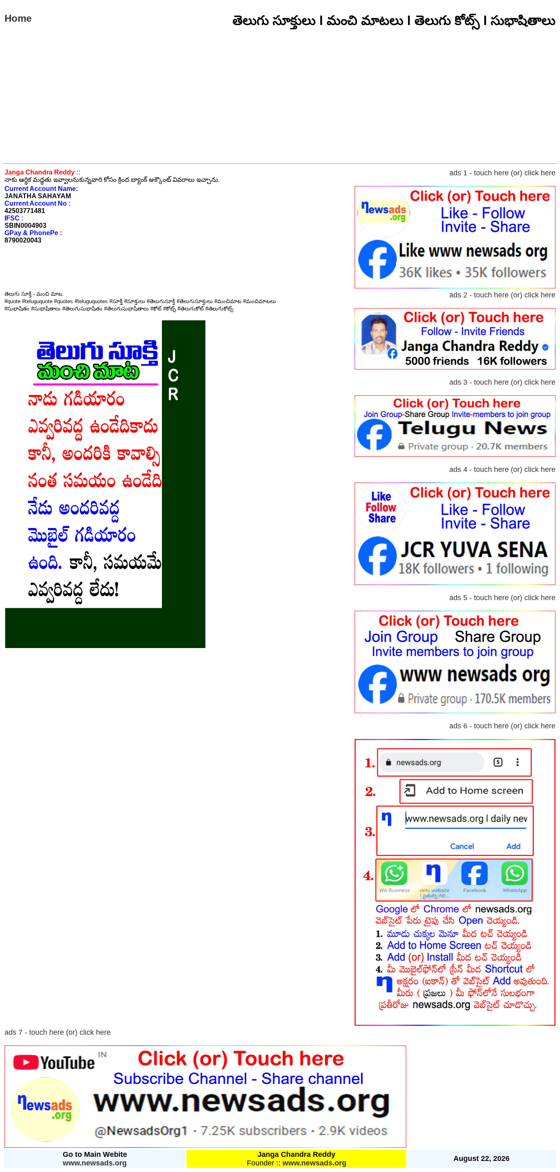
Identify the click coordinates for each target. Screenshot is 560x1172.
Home (18, 18)
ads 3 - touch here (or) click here (502, 382)
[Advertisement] (280, 102)
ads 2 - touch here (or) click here (502, 295)
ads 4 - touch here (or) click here (502, 469)
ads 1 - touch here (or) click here (502, 173)
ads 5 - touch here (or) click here (502, 598)
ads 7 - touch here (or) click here (58, 1032)
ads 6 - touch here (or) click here (502, 726)
